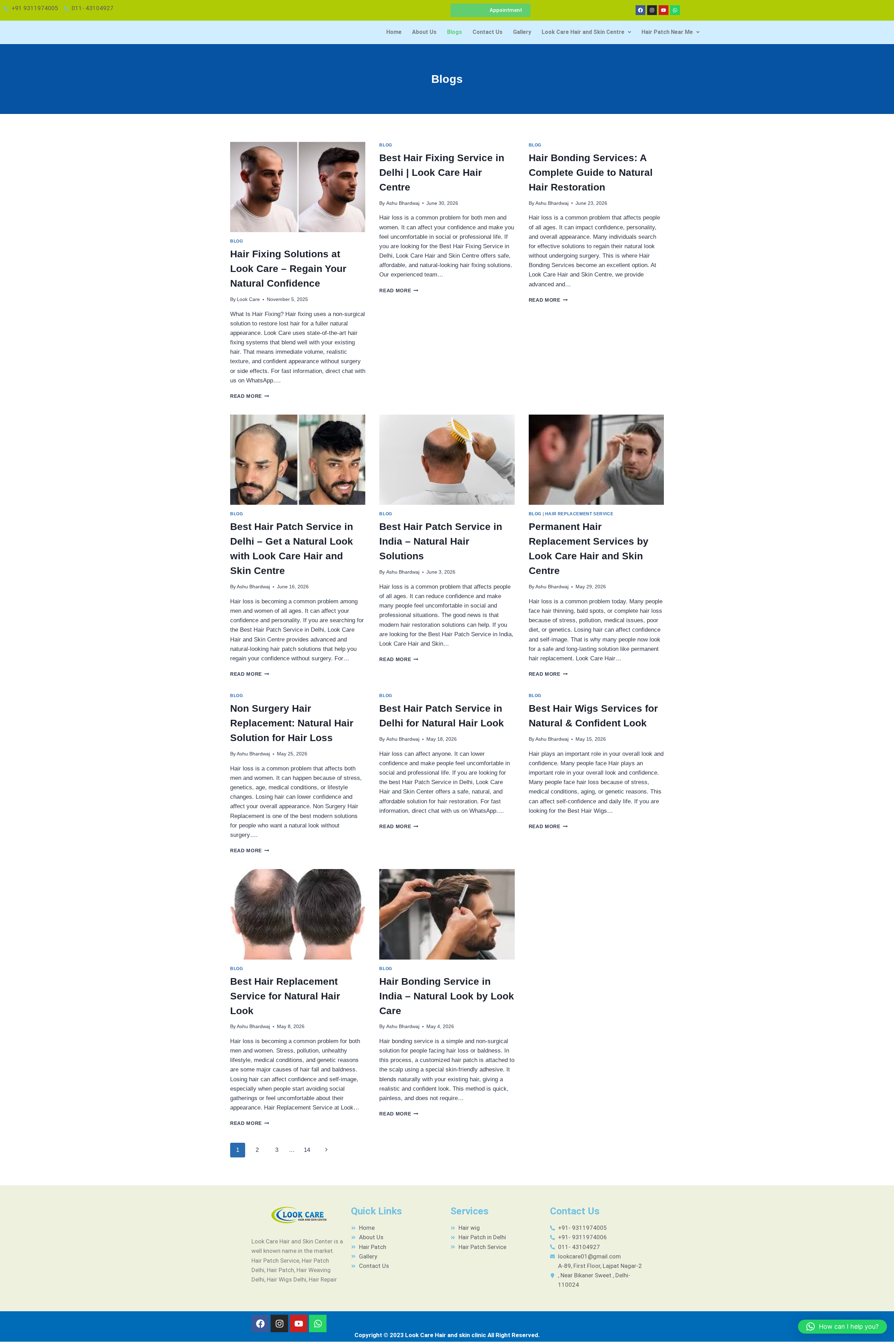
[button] (586, 32)
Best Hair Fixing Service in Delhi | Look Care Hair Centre (441, 172)
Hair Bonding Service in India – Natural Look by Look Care (446, 996)
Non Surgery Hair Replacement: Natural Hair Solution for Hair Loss (291, 723)
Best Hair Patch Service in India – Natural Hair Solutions (440, 541)
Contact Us (487, 32)
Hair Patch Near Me (667, 32)
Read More (249, 396)
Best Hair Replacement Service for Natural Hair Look (285, 996)
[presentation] (297, 187)
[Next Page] (326, 1150)
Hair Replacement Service (579, 513)
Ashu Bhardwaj (402, 203)
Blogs (454, 32)
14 (307, 1150)
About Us (424, 32)
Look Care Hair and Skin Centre (583, 32)
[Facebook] (640, 10)
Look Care (248, 299)
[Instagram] (652, 10)
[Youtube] (663, 10)
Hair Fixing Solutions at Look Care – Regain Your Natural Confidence (288, 269)
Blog (236, 241)
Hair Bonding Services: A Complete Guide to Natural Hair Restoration (591, 172)
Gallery (522, 32)
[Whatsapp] (675, 10)
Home (394, 32)
